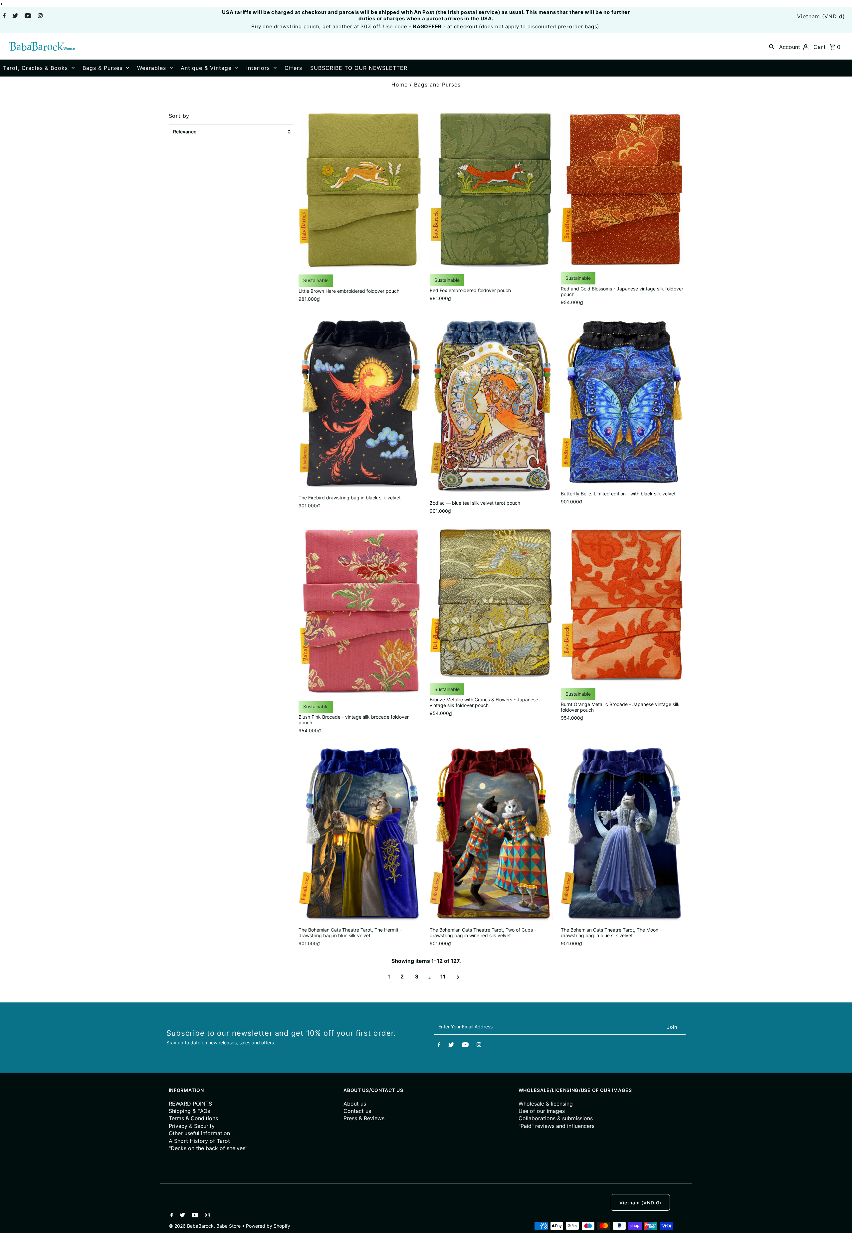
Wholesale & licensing (546, 1103)
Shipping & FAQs (189, 1111)
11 (443, 976)
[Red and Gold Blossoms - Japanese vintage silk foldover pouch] (622, 189)
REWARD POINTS (190, 1103)
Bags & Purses (102, 68)
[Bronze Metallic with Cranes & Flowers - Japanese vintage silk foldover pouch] (491, 603)
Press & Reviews (363, 1118)
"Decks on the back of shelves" (208, 1148)
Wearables (151, 68)
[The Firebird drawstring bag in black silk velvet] (360, 404)
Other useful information (199, 1133)
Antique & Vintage (206, 68)
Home (399, 84)
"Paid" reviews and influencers (556, 1126)
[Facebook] (3, 16)
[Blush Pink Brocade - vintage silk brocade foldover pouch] (360, 612)
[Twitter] (14, 16)
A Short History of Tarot (199, 1141)
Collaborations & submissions (556, 1118)
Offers (293, 68)
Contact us (357, 1111)
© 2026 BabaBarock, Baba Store (205, 1226)
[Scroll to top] (838, 1219)
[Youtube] (27, 16)
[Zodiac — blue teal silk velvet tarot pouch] (491, 407)
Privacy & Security (192, 1126)
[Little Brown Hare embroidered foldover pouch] (360, 190)
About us (354, 1103)
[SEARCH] (771, 46)
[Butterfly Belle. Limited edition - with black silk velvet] (622, 402)
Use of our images (542, 1111)
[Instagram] (39, 16)
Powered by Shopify (268, 1226)
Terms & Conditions (193, 1118)
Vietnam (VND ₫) (821, 16)
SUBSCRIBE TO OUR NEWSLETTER (358, 68)
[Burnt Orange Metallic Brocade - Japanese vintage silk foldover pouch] (622, 605)
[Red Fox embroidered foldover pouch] (491, 190)
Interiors (258, 68)
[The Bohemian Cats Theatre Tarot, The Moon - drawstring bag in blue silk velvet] (622, 835)
